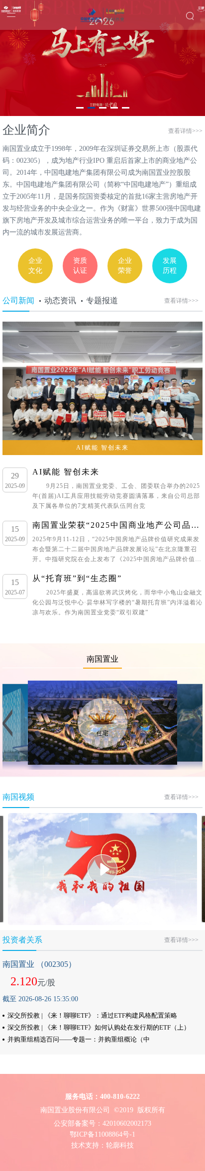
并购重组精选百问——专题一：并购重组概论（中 (78, 1039)
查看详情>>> (185, 130)
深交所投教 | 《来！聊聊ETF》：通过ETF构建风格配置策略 (92, 1015)
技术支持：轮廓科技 (102, 1145)
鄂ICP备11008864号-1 (102, 1134)
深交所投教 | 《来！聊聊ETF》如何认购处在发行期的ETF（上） (98, 1027)
